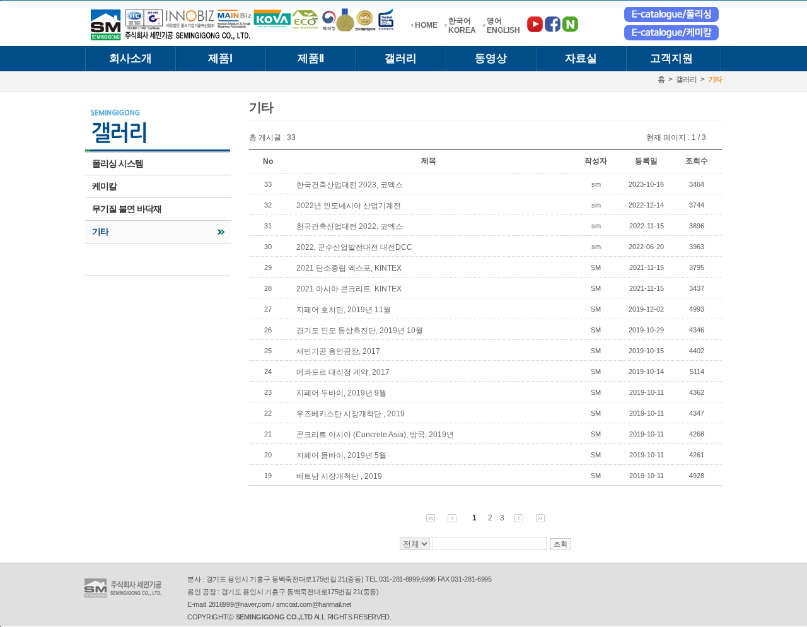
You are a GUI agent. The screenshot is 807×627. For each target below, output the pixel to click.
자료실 (581, 58)
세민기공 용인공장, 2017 (338, 351)
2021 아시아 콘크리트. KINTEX (349, 288)
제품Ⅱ (311, 58)
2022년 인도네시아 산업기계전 (348, 205)
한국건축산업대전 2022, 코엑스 (349, 226)
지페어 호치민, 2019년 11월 (343, 309)
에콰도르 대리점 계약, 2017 (343, 372)
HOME (426, 25)
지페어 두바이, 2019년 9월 (341, 393)
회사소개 (130, 58)
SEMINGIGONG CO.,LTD (274, 617)
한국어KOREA (462, 25)
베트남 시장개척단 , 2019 (339, 476)
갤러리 (401, 58)
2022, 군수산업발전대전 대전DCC (354, 247)
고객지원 (671, 58)
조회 (560, 544)
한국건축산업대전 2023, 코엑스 (349, 184)
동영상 (491, 58)
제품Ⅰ (220, 58)
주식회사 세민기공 (243, 24)
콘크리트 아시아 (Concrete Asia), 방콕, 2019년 (375, 434)
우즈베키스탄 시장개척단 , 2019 (350, 413)
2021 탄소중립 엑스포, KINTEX (349, 268)
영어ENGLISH (503, 25)
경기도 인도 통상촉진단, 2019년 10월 (359, 330)
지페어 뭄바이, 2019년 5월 (341, 455)
